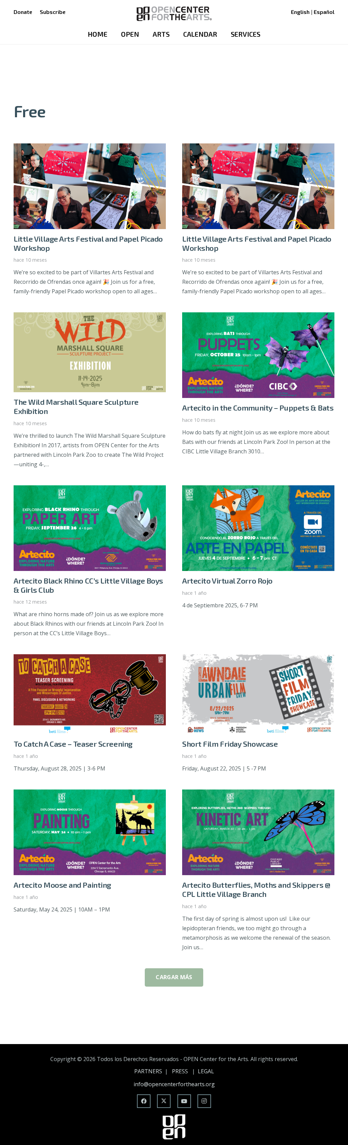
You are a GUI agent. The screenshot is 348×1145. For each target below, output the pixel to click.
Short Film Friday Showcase (230, 743)
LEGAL (206, 1071)
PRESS (180, 1071)
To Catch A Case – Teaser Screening (73, 743)
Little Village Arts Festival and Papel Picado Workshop (88, 243)
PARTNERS (148, 1071)
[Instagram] (204, 1101)
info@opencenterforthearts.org (174, 1084)
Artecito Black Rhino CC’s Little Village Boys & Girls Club (88, 585)
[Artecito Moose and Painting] (90, 794)
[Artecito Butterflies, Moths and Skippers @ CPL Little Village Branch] (258, 794)
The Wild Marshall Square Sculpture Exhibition (76, 406)
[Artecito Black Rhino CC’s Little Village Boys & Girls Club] (90, 490)
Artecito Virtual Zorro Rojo (227, 580)
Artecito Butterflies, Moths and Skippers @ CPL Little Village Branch (256, 889)
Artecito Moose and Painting (62, 884)
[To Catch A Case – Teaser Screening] (90, 659)
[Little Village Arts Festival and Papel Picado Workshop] (90, 148)
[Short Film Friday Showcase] (258, 659)
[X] (164, 1101)
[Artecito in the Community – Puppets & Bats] (258, 317)
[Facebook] (144, 1101)
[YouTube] (184, 1101)
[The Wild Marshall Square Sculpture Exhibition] (90, 317)
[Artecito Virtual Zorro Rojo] (258, 490)
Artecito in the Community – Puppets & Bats (257, 407)
